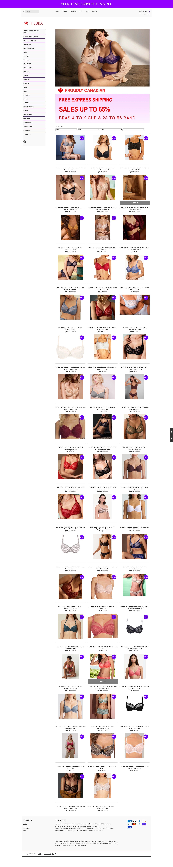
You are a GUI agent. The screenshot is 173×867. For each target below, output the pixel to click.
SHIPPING (73, 11)
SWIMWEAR (26, 60)
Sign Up (94, 11)
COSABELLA (27, 118)
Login (87, 11)
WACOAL (26, 75)
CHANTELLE (27, 64)
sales (81, 11)
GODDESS (26, 103)
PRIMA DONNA (27, 68)
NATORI (25, 111)
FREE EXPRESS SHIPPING (31, 37)
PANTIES (26, 56)
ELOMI (25, 91)
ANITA (25, 87)
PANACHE (26, 79)
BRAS (25, 52)
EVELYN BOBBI (27, 115)
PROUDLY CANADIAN (29, 40)
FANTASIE (26, 95)
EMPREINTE (26, 72)
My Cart (144, 11)
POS (39, 854)
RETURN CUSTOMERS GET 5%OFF (31, 32)
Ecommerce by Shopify (50, 854)
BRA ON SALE (27, 44)
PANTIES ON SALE (28, 48)
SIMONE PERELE (28, 107)
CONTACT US (27, 134)
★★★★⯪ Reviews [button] (171, 435)
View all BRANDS (28, 126)
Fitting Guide (27, 130)
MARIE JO (26, 83)
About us (64, 11)
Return (57, 11)
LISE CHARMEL (27, 122)
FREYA (25, 99)
